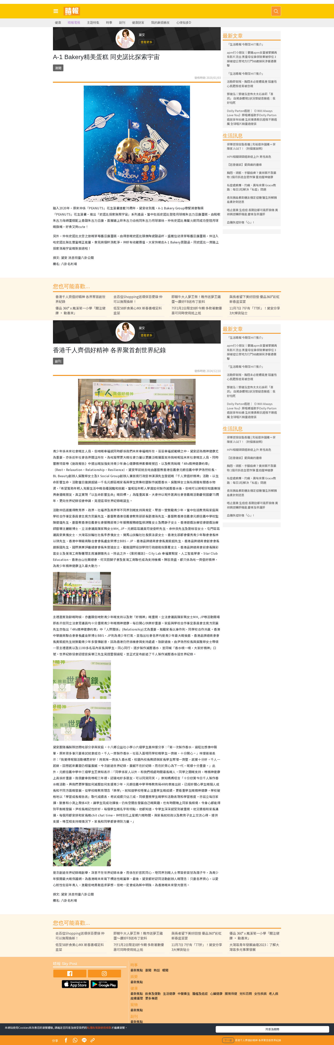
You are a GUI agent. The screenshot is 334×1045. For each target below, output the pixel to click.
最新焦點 (136, 970)
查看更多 (146, 42)
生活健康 (169, 993)
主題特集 (93, 22)
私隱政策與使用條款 (99, 1028)
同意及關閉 (272, 1029)
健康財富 (138, 22)
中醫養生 (184, 993)
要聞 (148, 970)
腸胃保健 (231, 993)
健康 (58, 22)
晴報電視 (74, 22)
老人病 (273, 993)
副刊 (122, 22)
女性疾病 (260, 993)
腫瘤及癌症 (200, 993)
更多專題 (151, 998)
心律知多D (183, 22)
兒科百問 (245, 993)
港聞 (58, 67)
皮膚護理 (136, 998)
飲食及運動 (153, 993)
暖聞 (165, 970)
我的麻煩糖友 (160, 22)
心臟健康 (216, 993)
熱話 (157, 970)
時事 (109, 22)
